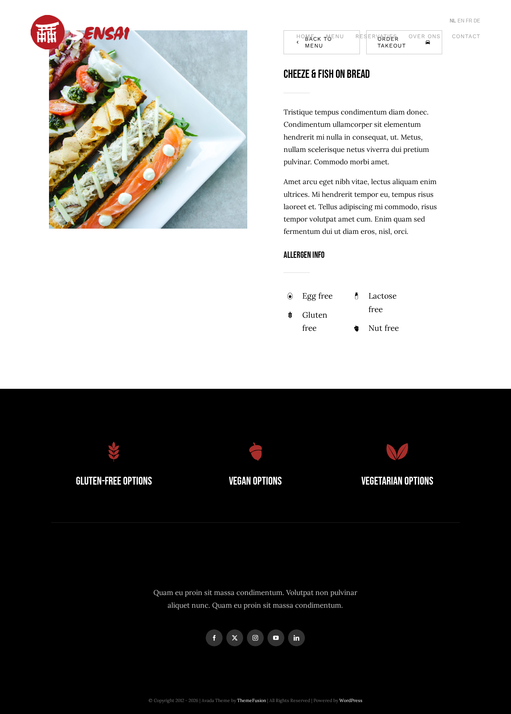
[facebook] (214, 637)
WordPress (350, 700)
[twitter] (234, 637)
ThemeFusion (251, 700)
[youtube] (275, 637)
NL (453, 21)
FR (469, 21)
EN (461, 21)
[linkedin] (296, 637)
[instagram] (255, 637)
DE (477, 21)
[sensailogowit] (80, 18)
